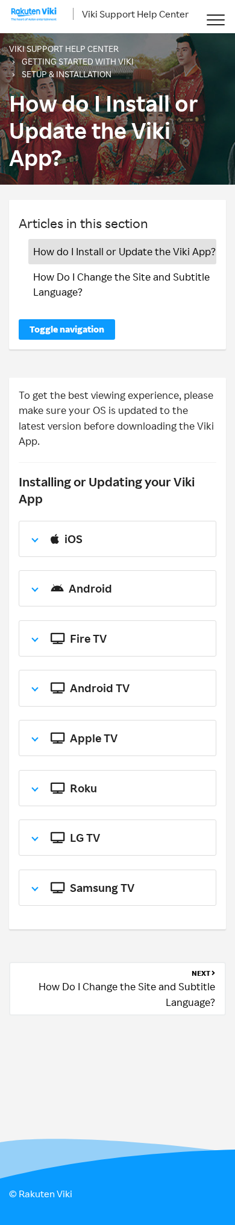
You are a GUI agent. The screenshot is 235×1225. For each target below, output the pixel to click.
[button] (215, 19)
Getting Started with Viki (78, 61)
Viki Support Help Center (135, 14)
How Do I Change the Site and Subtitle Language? (121, 284)
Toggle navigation (67, 329)
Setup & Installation (66, 74)
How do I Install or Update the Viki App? (124, 251)
